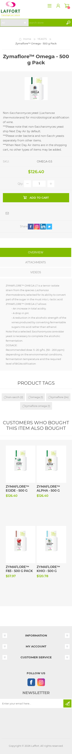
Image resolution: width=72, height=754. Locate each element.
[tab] (35, 253)
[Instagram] (41, 682)
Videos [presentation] (35, 272)
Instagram (37, 226)
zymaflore (57, 397)
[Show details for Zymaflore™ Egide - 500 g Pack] (20, 453)
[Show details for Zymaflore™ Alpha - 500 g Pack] (51, 453)
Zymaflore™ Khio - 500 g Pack (48, 571)
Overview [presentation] (35, 252)
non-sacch (13, 397)
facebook (31, 226)
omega (35, 397)
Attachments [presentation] (35, 262)
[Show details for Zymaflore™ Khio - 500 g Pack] (51, 533)
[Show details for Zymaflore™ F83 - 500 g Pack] (20, 533)
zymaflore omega (36, 405)
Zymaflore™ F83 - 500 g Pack (19, 569)
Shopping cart (66, 6)
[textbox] (45, 22)
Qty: (20, 183)
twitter (49, 226)
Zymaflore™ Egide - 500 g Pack (17, 490)
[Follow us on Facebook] (31, 682)
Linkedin (43, 226)
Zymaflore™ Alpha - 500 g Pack (48, 490)
